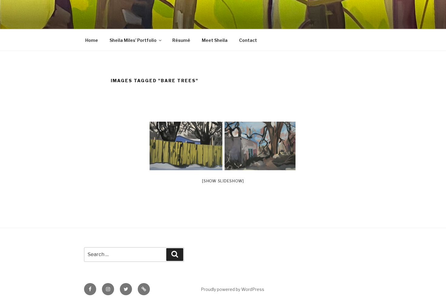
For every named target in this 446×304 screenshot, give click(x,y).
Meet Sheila (215, 40)
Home (91, 40)
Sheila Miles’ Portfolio (133, 40)
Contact (248, 40)
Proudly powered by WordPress (232, 289)
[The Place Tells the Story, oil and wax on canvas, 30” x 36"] (186, 146)
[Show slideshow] (223, 180)
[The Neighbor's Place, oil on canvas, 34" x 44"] (260, 146)
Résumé (181, 40)
